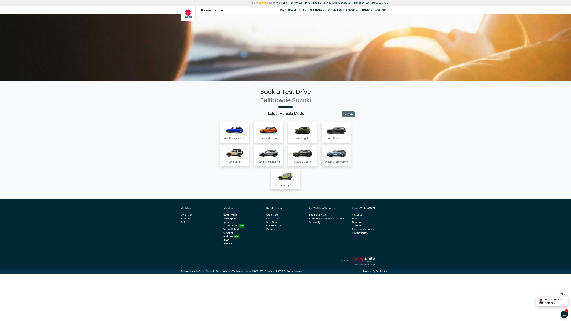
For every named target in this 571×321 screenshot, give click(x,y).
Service (350, 10)
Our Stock (315, 10)
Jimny (226, 240)
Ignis (226, 222)
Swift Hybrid (230, 215)
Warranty (314, 222)
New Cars (271, 222)
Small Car (186, 215)
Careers (356, 225)
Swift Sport (229, 218)
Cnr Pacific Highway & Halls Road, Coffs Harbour (336, 3)
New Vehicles (296, 10)
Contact (357, 222)
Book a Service (317, 215)
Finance (365, 10)
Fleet (355, 218)
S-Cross (228, 233)
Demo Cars (273, 218)
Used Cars (272, 215)
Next (347, 114)
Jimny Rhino (230, 243)
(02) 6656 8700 (379, 3)
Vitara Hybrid (231, 229)
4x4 (183, 222)
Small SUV (186, 218)
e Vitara (228, 236)
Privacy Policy (360, 233)
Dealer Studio (383, 271)
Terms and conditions (364, 229)
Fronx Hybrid (230, 225)
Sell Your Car (335, 10)
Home (282, 10)
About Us (380, 10)
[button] (234, 132)
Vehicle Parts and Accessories (326, 218)
